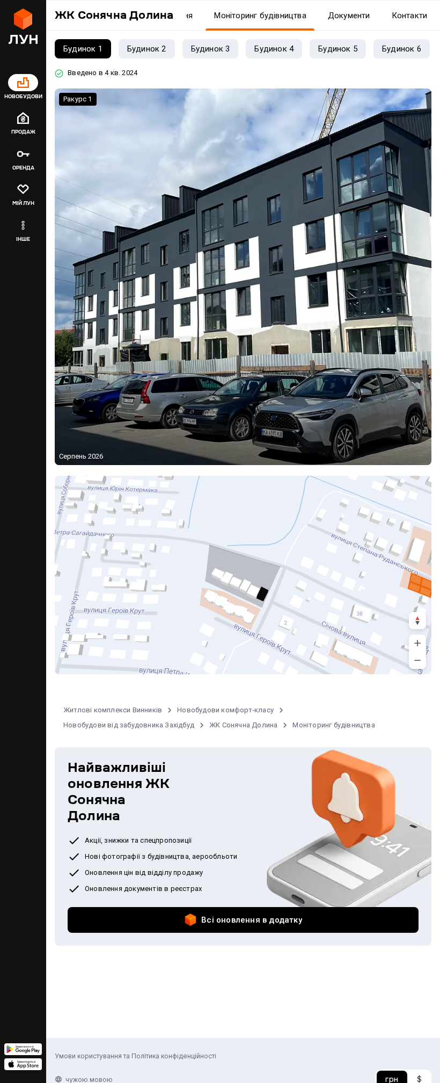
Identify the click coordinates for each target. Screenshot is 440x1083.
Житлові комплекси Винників (112, 710)
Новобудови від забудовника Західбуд (128, 725)
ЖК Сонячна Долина (243, 725)
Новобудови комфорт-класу (225, 710)
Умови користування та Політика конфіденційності (135, 1056)
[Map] (243, 575)
